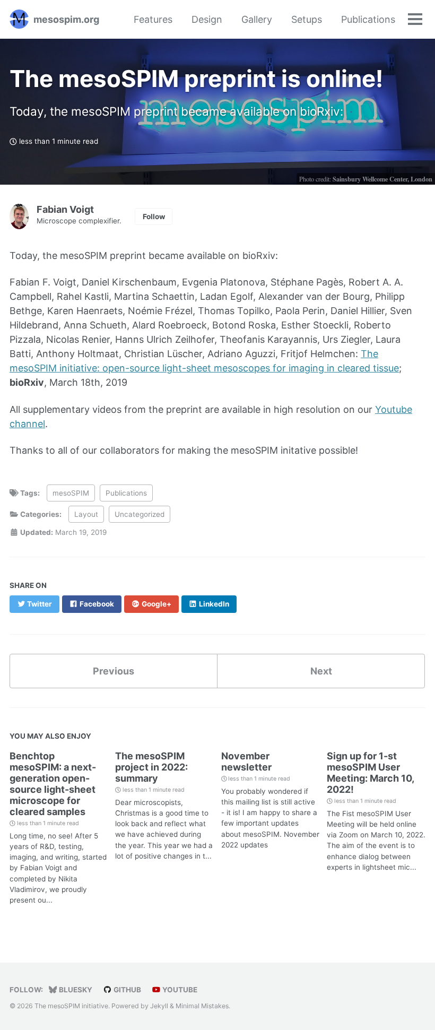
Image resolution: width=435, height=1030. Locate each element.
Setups (306, 19)
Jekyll (159, 1006)
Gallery (256, 19)
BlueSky (74, 989)
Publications (368, 19)
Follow (154, 216)
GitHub (126, 989)
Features (153, 19)
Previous (113, 671)
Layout (86, 514)
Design (207, 19)
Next (321, 671)
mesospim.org (66, 19)
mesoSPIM (71, 493)
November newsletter (246, 761)
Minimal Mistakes (202, 1006)
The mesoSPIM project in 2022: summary (151, 767)
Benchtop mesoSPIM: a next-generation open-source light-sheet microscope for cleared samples (53, 783)
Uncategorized (139, 514)
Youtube (179, 989)
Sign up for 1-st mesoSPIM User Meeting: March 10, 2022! (370, 772)
